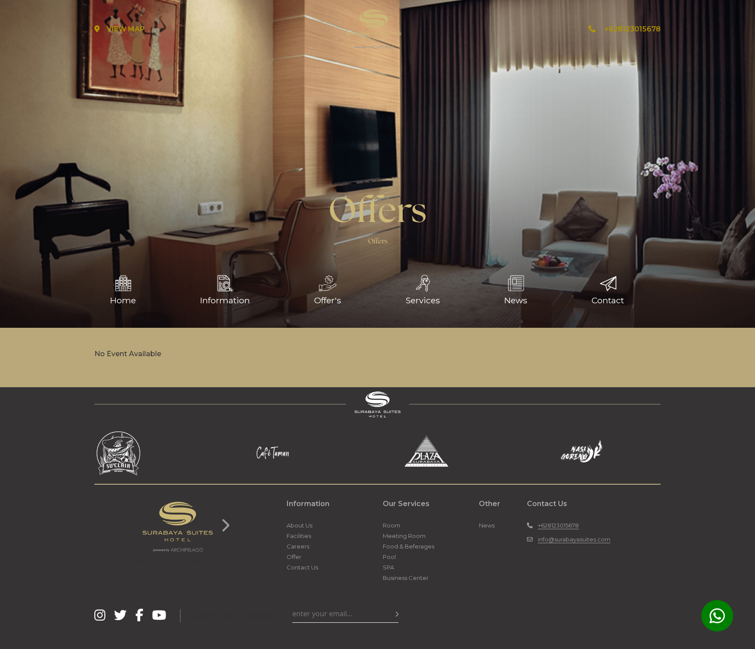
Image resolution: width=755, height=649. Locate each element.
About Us (299, 525)
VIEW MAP (126, 29)
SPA (388, 567)
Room (391, 525)
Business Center (406, 577)
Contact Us (302, 567)
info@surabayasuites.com (574, 539)
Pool (389, 556)
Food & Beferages (408, 546)
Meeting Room (404, 535)
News (487, 525)
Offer (294, 556)
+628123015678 (632, 29)
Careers (298, 546)
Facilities (299, 535)
